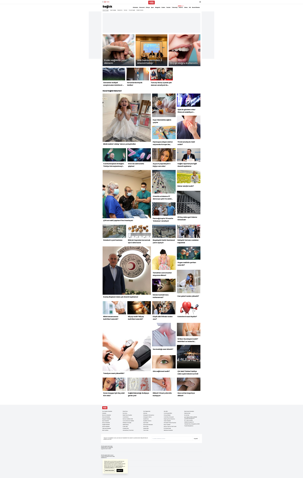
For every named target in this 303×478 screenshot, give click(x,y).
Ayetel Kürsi (146, 419)
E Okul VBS (125, 426)
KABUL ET (119, 470)
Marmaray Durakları (189, 411)
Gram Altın (145, 426)
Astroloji (145, 413)
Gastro (181, 7)
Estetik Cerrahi (140, 10)
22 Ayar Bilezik (167, 415)
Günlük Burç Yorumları (128, 430)
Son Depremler (146, 411)
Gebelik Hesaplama (189, 422)
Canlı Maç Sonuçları (169, 417)
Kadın (163, 7)
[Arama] (103, 2)
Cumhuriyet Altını (168, 413)
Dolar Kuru (125, 411)
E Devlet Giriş (126, 428)
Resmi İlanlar (196, 7)
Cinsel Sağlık (132, 10)
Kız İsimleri (186, 415)
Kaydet (196, 438)
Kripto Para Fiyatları (127, 415)
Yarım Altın (145, 430)
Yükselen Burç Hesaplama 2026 (192, 424)
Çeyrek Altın (146, 428)
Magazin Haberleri (106, 419)
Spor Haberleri (105, 420)
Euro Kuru (125, 413)
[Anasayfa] (104, 407)
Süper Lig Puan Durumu (169, 419)
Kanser (125, 10)
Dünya (148, 7)
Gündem (135, 7)
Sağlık (107, 7)
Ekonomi (142, 7)
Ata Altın (166, 411)
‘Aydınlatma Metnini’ (109, 467)
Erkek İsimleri (187, 413)
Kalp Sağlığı (113, 10)
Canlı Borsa (125, 417)
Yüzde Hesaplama (188, 425)
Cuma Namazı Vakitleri (128, 420)
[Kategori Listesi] (200, 2)
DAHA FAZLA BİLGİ (109, 470)
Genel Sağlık (106, 10)
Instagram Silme (147, 417)
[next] (199, 50)
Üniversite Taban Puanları (170, 422)
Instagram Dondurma (148, 415)
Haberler (104, 413)
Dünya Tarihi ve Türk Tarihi (170, 426)
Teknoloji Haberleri (106, 428)
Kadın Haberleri (106, 426)
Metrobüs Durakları (168, 430)
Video (186, 7)
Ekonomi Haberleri (106, 415)
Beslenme (120, 10)
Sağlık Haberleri (106, 424)
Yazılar (168, 7)
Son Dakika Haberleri (107, 411)
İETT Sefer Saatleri (188, 420)
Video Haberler (167, 420)
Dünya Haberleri (106, 422)
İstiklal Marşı (126, 424)
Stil (190, 7)
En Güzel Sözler (167, 428)
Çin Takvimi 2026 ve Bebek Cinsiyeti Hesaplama (190, 417)
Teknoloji (174, 7)
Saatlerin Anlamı (147, 420)
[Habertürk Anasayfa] (151, 2)
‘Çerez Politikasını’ (119, 466)
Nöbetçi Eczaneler (127, 422)
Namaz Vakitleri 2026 (128, 419)
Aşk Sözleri (145, 422)
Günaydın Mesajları (148, 424)
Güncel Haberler (106, 417)
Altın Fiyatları (105, 430)
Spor (152, 7)
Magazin (157, 7)
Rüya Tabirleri (167, 424)
